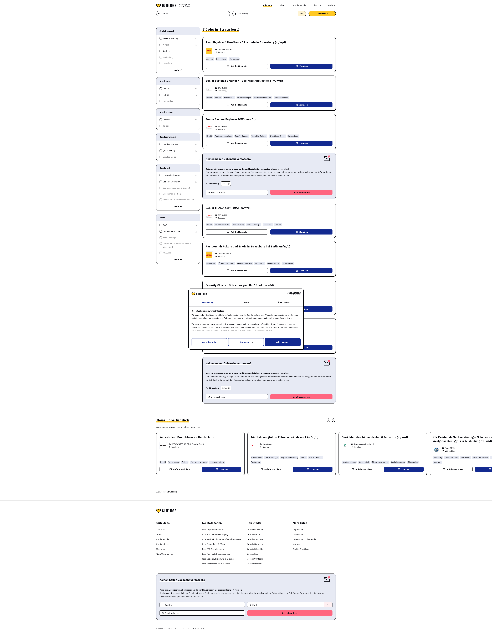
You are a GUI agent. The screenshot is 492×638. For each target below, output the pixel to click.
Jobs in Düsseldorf (255, 549)
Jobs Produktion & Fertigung (215, 534)
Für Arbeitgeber (163, 544)
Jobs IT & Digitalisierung (213, 549)
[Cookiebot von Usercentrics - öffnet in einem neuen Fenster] (289, 294)
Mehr (330, 5)
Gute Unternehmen (165, 554)
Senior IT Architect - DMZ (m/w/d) (228, 208)
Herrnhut (357, 447)
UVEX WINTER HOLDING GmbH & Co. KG (187, 444)
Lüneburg (175, 447)
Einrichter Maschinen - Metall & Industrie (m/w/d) (375, 437)
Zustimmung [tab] (207, 302)
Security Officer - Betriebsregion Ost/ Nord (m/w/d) (240, 285)
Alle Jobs (267, 5)
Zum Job (303, 66)
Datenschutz (298, 534)
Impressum (298, 529)
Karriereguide (299, 5)
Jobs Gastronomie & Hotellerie (216, 563)
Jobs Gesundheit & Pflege (213, 544)
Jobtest (282, 5)
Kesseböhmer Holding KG (364, 444)
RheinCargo (267, 444)
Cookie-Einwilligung (302, 549)
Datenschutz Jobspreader (305, 539)
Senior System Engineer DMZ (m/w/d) (230, 119)
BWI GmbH (222, 88)
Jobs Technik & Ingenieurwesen (216, 554)
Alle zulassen (282, 342)
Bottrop (266, 447)
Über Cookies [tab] (284, 302)
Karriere (296, 544)
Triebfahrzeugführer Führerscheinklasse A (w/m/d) (284, 437)
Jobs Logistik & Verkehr (212, 529)
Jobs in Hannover (255, 563)
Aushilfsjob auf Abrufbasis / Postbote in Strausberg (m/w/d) (246, 42)
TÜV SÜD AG (450, 448)
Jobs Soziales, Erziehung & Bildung (217, 558)
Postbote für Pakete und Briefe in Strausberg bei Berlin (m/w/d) (248, 246)
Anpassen (244, 342)
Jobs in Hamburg (255, 544)
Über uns (317, 5)
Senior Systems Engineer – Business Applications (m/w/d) (244, 80)
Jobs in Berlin (253, 534)
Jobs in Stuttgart (255, 558)
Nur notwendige (209, 342)
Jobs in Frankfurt (255, 539)
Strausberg (222, 52)
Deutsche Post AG (225, 49)
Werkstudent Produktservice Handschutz (187, 437)
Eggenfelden (450, 451)
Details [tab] (246, 302)
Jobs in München (255, 529)
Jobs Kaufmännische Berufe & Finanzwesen (222, 539)
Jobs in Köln (252, 554)
